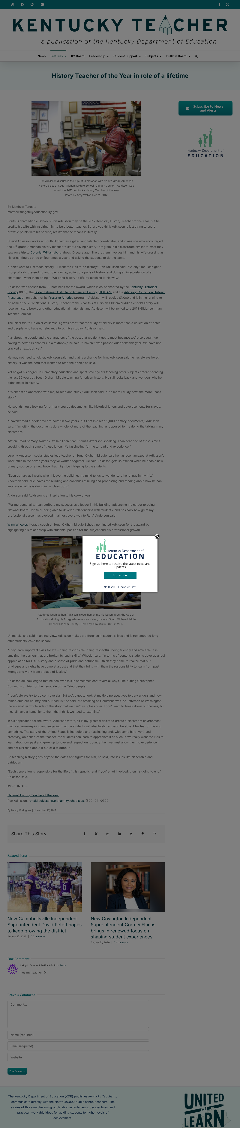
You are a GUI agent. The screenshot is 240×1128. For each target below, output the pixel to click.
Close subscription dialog (157, 536)
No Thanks (109, 587)
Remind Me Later (127, 587)
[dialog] (120, 564)
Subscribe (120, 575)
